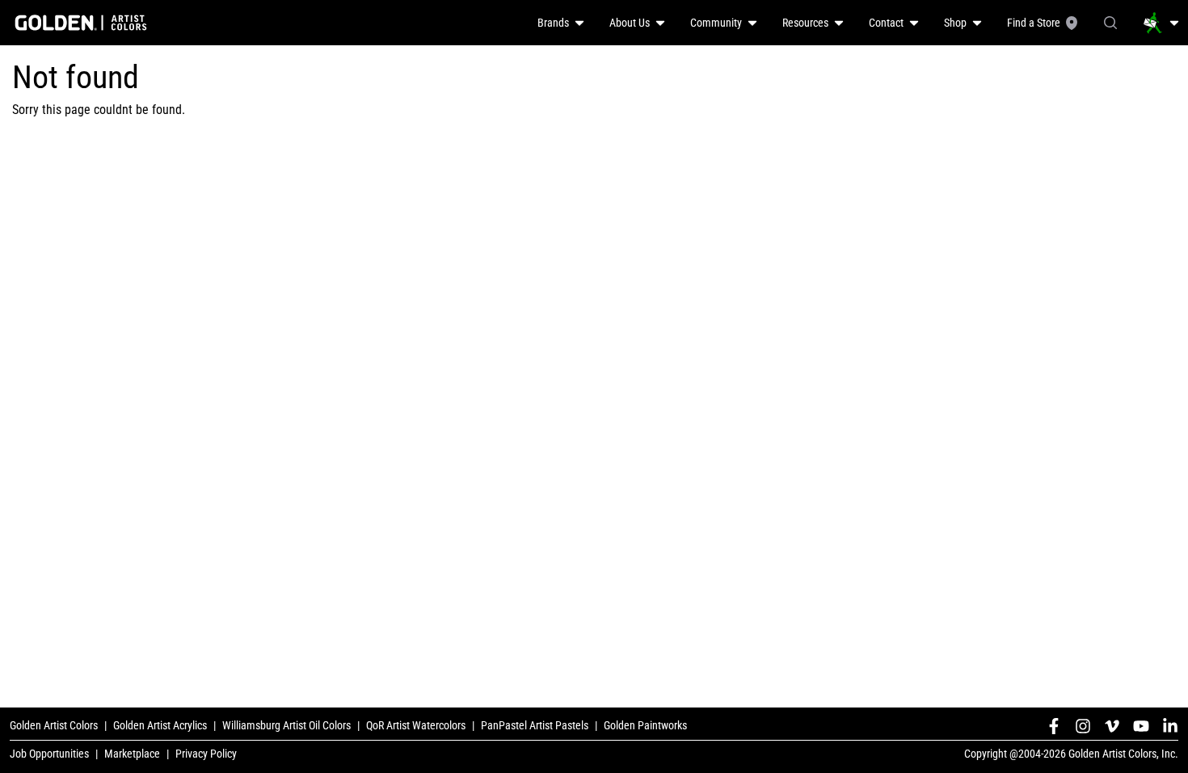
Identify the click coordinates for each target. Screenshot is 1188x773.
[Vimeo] (1112, 726)
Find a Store (1033, 22)
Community (716, 22)
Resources (805, 22)
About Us (629, 22)
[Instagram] (1083, 726)
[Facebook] (1054, 726)
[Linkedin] (1170, 726)
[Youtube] (1141, 726)
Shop (955, 22)
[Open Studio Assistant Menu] (1161, 22)
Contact (886, 22)
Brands (553, 22)
